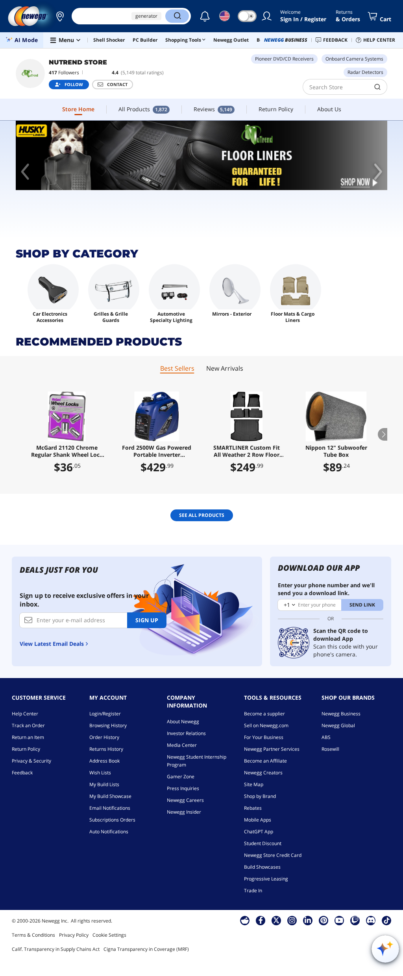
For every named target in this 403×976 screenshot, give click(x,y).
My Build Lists (104, 784)
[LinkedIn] (308, 920)
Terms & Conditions (33, 935)
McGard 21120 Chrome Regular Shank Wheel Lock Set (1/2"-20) (67, 451)
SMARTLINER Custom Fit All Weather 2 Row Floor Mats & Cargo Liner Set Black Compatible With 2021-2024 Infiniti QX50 (246, 451)
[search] (377, 87)
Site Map (253, 784)
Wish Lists (100, 772)
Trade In (253, 890)
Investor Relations (186, 733)
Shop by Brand (260, 796)
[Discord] (370, 920)
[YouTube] (339, 920)
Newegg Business (341, 713)
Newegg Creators (263, 772)
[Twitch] (355, 920)
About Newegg (183, 721)
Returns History (106, 749)
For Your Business (263, 737)
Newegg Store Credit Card (272, 855)
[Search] (177, 16)
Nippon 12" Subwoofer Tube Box (336, 451)
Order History (104, 737)
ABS (326, 737)
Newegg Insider (184, 812)
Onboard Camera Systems (354, 58)
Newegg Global (338, 725)
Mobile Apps (257, 819)
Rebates (253, 808)
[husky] (201, 155)
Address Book (104, 760)
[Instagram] (292, 920)
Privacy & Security (31, 760)
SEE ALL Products (201, 515)
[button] (59, 16)
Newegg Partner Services (271, 749)
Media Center (182, 745)
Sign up (146, 620)
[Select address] (59, 16)
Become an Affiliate (265, 760)
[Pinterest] (323, 920)
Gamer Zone (180, 776)
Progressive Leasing (266, 878)
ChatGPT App (258, 831)
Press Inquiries (183, 788)
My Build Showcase (110, 796)
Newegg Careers (185, 800)
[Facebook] (261, 920)
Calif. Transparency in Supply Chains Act (56, 949)
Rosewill (330, 749)
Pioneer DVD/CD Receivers (284, 58)
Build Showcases (262, 867)
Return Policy (26, 749)
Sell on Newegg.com (266, 725)
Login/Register (105, 713)
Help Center (25, 713)
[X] (276, 920)
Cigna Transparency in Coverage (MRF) (146, 949)
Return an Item (28, 737)
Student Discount (262, 843)
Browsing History (108, 725)
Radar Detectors (365, 72)
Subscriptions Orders (112, 819)
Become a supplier (264, 713)
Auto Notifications (108, 831)
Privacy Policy (74, 935)
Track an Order (28, 725)
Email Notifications (109, 808)
